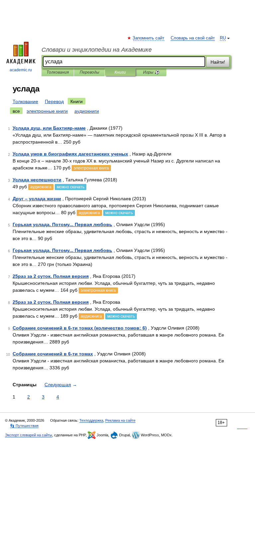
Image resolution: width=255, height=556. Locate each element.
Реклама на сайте (120, 420)
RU (223, 38)
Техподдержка (91, 420)
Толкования (57, 72)
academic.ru (21, 70)
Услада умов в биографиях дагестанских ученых (70, 153)
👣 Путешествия (24, 426)
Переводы (89, 72)
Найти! (218, 62)
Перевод (54, 101)
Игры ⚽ (151, 72)
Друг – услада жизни (37, 198)
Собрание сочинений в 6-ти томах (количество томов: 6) (80, 328)
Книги (120, 72)
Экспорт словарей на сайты (28, 435)
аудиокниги (86, 111)
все (16, 111)
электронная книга (91, 168)
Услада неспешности (37, 179)
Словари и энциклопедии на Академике (97, 49)
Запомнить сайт (148, 38)
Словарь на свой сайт (193, 38)
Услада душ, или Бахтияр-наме (49, 128)
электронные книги (47, 111)
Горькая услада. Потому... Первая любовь (62, 224)
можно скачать (70, 187)
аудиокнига (40, 187)
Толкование (25, 101)
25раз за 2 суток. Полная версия (51, 276)
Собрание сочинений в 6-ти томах (53, 353)
